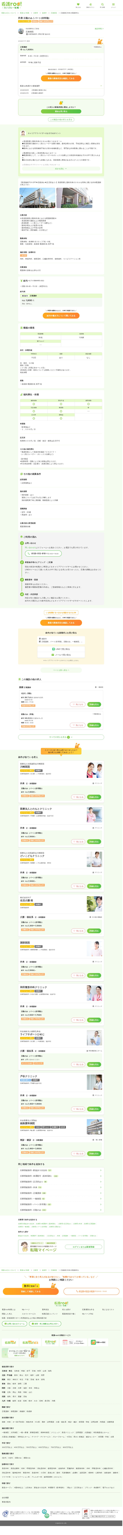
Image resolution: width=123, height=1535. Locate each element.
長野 (43, 1375)
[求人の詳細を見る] (61, 782)
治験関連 (110, 1422)
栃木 (37, 1379)
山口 (30, 1392)
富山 (21, 1375)
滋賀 (25, 1388)
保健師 (22, 1411)
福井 (32, 1375)
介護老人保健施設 (9, 1437)
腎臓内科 (70, 1468)
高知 (25, 1396)
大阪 (9, 1388)
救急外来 (29, 1422)
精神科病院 (45, 1432)
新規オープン (7, 1487)
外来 (58, 1236)
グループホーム (59, 1437)
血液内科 (61, 1468)
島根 (25, 1392)
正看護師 (65, 1236)
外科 (88, 1468)
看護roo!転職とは (9, 1309)
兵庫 (19, 1388)
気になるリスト (108, 1309)
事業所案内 (6, 1502)
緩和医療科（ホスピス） (53, 1477)
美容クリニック (68, 1432)
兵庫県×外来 (77, 1224)
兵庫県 (35, 13)
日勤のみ (93, 1236)
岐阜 (14, 1384)
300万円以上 (7, 1447)
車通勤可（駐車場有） (38, 1236)
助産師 (29, 1411)
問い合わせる (30, 547)
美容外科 (5, 1468)
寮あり (69, 1487)
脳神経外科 (16, 1473)
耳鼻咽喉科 (66, 1473)
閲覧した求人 (7, 1314)
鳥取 (19, 1392)
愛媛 (19, 1396)
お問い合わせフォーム (16, 1324)
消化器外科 (6, 1473)
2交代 (4, 1458)
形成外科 (35, 1473)
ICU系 (37, 1422)
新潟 (16, 1375)
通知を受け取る (61, 111)
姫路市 (44, 13)
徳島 (9, 1396)
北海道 (16, 1371)
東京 (9, 1379)
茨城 (32, 1379)
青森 (23, 1371)
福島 (50, 1371)
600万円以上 (44, 1447)
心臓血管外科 (107, 1468)
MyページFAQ (87, 1314)
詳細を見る (94, 704)
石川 (26, 1375)
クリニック (55, 1432)
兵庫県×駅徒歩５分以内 (26, 1224)
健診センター (91, 1437)
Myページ (26, 1309)
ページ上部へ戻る (60, 670)
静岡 (19, 1384)
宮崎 (41, 1401)
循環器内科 (52, 1468)
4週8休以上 (18, 1487)
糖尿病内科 (80, 1468)
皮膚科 (75, 1473)
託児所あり (51, 1236)
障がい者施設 (79, 1437)
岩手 (28, 1371)
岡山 (14, 1392)
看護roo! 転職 (24, 13)
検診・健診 (72, 1422)
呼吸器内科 (31, 1468)
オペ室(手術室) (18, 1422)
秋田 (39, 1371)
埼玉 (21, 1379)
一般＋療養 (24, 1432)
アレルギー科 (37, 1477)
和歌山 (36, 1388)
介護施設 (88, 1432)
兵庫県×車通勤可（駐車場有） (46, 1224)
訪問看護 (50, 1422)
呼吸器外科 (96, 1468)
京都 (14, 1388)
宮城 (33, 1371)
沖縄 (53, 1401)
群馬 (43, 1379)
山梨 (37, 1375)
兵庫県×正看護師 (89, 1224)
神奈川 (15, 1379)
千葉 (27, 1379)
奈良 (30, 1388)
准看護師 (14, 1411)
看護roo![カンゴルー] (8, 13)
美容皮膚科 (15, 1468)
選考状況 (45, 1309)
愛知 (9, 1384)
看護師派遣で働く (69, 1314)
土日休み (28, 1487)
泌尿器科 (83, 1473)
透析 (43, 1422)
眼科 (58, 1473)
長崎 (25, 1401)
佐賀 (19, 1401)
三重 (25, 1384)
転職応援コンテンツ (50, 1314)
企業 (112, 1437)
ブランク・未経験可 (93, 1487)
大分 (35, 1401)
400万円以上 (19, 1447)
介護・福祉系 (61, 1422)
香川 (14, 1396)
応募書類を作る (88, 1309)
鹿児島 (47, 1401)
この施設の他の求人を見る (61, 119)
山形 (44, 1371)
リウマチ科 (6, 1477)
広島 (9, 1392)
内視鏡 (102, 1422)
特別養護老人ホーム (101, 1432)
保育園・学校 (84, 1422)
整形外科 (26, 1473)
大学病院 (14, 1432)
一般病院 (73, 1236)
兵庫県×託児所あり (65, 1224)
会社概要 (5, 1498)
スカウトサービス (29, 1314)
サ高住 (69, 1437)
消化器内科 (41, 1468)
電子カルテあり (108, 1487)
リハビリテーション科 (21, 1477)
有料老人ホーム (24, 1437)
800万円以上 (68, 1447)
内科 (23, 1468)
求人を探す (66, 1309)
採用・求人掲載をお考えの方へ (47, 1324)
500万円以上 (31, 1447)
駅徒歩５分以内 (23, 1236)
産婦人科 (51, 1473)
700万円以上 (56, 1447)
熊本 (30, 1401)
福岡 (14, 1401)
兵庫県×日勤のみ (55, 1227)
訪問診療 (94, 1422)
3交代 (10, 1458)
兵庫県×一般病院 (24, 1227)
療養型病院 (34, 1432)
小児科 (43, 1473)
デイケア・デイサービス (41, 1437)
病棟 (3, 1422)
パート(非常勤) (83, 1236)
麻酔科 (115, 1473)
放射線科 (107, 1473)
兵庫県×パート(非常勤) (39, 1227)
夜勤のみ (27, 1458)
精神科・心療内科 (95, 1473)
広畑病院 (54, 13)
